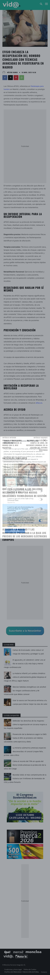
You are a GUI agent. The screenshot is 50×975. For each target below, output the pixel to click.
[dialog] (25, 487)
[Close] (45, 441)
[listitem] (25, 485)
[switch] (41, 491)
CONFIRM (15, 531)
